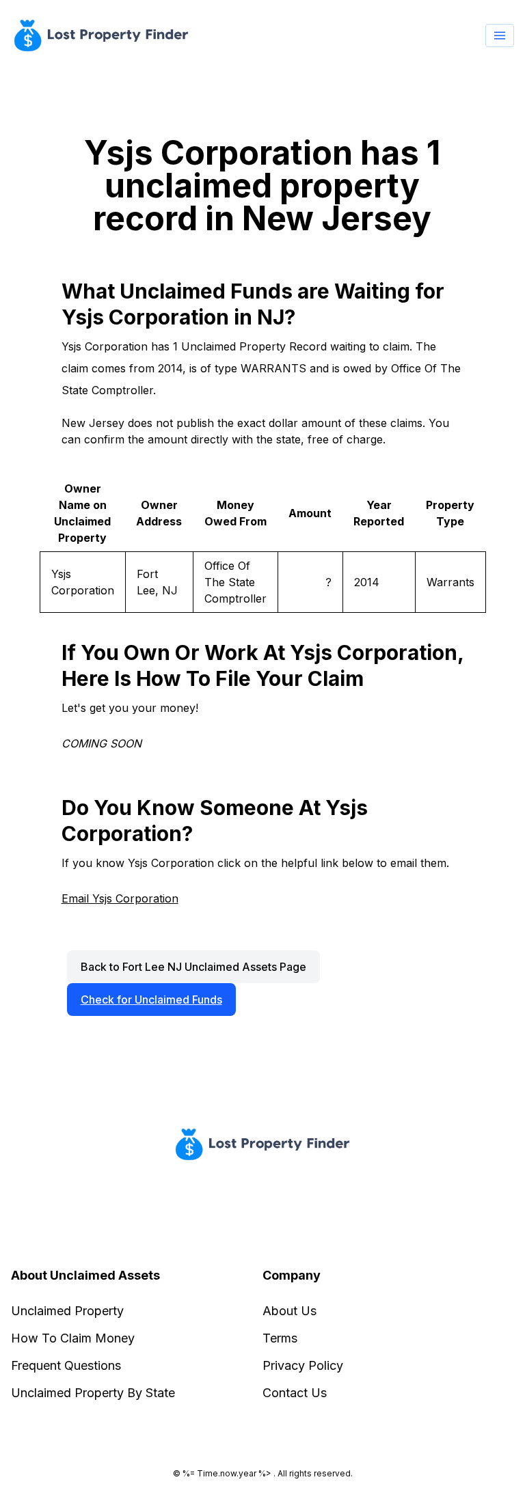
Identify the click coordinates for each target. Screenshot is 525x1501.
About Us (289, 1311)
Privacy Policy (302, 1365)
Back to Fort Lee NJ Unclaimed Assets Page (193, 967)
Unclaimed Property (67, 1311)
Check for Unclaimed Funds (151, 999)
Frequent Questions (66, 1365)
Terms (279, 1338)
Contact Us (294, 1393)
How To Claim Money (73, 1338)
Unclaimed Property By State (93, 1393)
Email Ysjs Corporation (120, 898)
